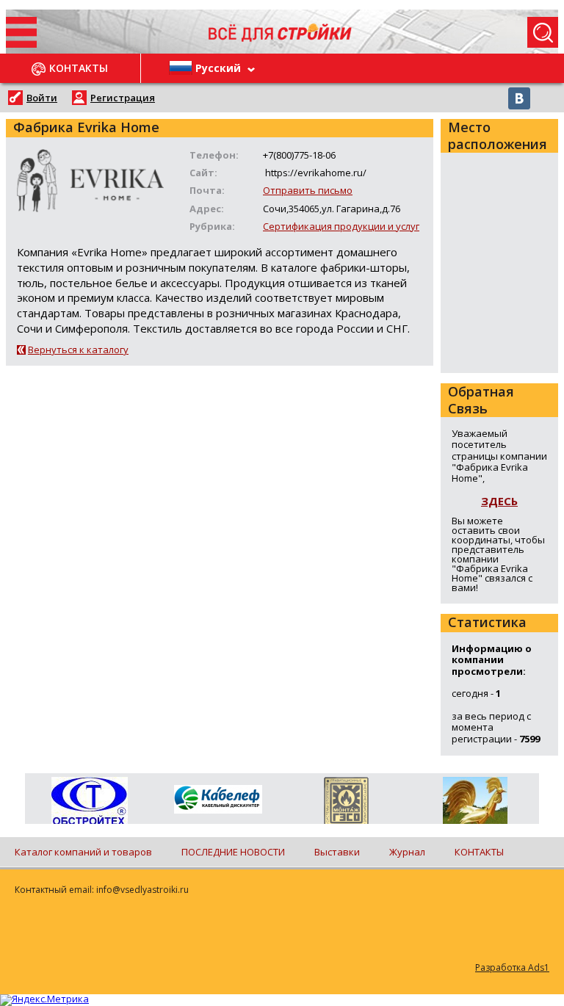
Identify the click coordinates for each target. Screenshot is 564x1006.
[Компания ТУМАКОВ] (475, 803)
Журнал (407, 851)
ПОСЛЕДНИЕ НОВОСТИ (233, 851)
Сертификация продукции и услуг (341, 226)
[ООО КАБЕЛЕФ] (218, 800)
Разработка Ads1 (512, 967)
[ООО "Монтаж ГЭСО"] (346, 803)
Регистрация (122, 97)
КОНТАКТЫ (479, 851)
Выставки (337, 851)
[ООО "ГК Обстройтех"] (89, 802)
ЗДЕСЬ (499, 500)
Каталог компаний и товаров (83, 851)
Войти (41, 97)
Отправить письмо (307, 190)
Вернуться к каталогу (78, 349)
